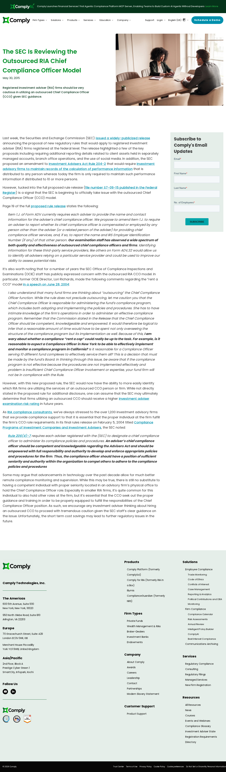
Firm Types (38, 20)
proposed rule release (48, 206)
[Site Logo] (18, 20)
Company (122, 20)
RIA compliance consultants (29, 412)
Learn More (211, 6)
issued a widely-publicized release (123, 138)
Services (88, 20)
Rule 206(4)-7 (19, 436)
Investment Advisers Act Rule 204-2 (77, 164)
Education (105, 20)
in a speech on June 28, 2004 (46, 284)
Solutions (56, 20)
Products (72, 20)
